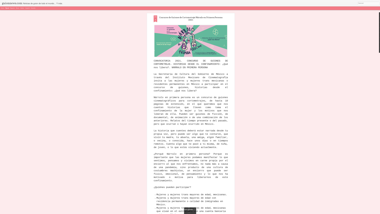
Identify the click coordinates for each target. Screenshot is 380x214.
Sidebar (22, 8)
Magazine (12, 8)
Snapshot (27, 8)
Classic (2, 8)
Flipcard (7, 8)
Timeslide (33, 8)
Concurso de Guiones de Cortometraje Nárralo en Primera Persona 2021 (190, 18)
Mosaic (17, 8)
